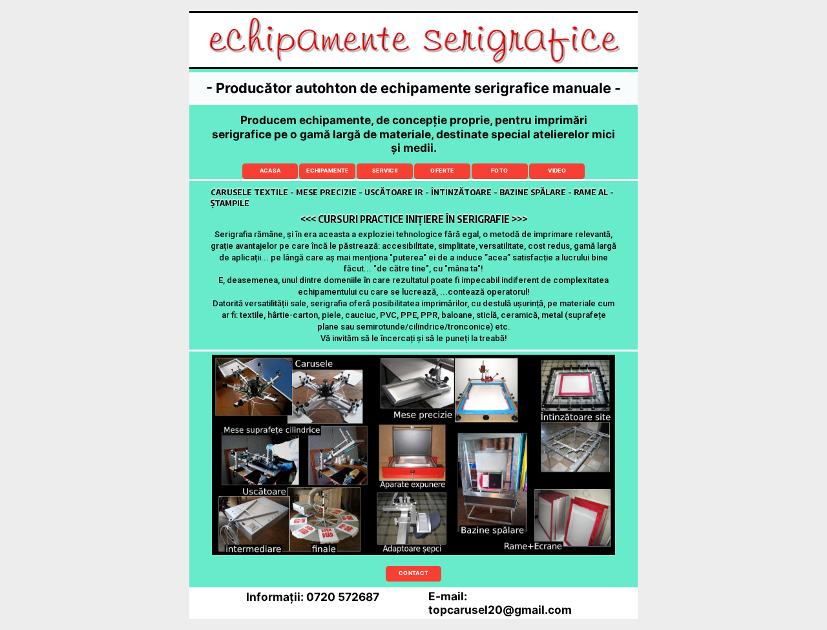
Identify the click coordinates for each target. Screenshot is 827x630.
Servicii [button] (384, 170)
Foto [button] (499, 170)
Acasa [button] (270, 170)
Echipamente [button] (327, 170)
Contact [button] (414, 573)
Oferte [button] (442, 170)
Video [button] (557, 170)
